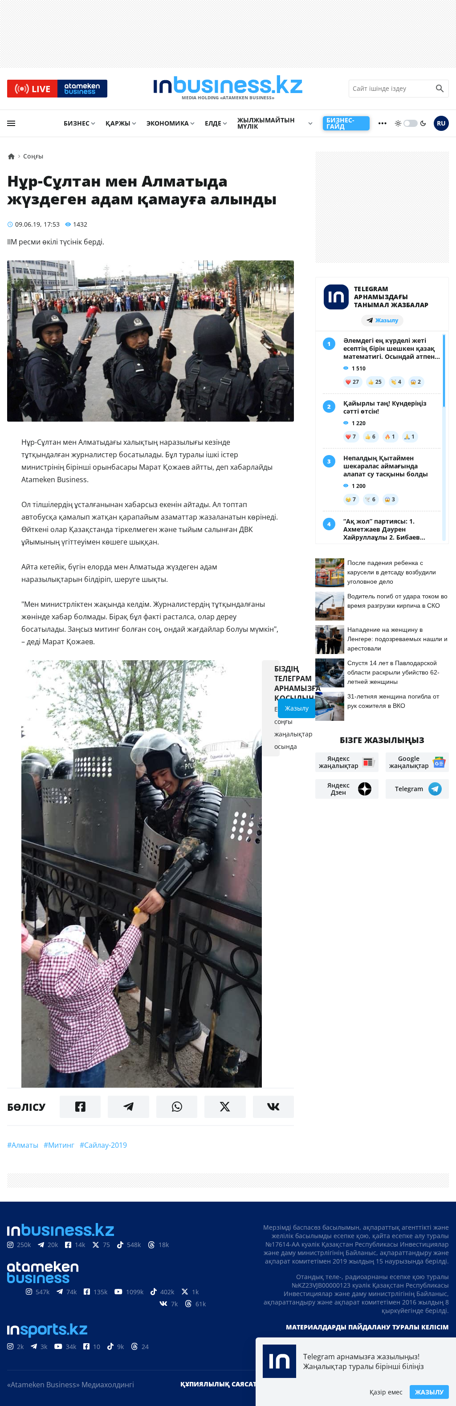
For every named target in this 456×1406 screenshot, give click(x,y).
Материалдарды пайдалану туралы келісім (367, 1327)
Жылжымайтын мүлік (266, 123)
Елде (213, 123)
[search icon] (440, 89)
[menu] (11, 123)
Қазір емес (386, 1392)
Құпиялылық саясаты (221, 1384)
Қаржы (118, 123)
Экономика (168, 123)
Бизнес (77, 123)
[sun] (398, 123)
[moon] (423, 123)
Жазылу (429, 1392)
